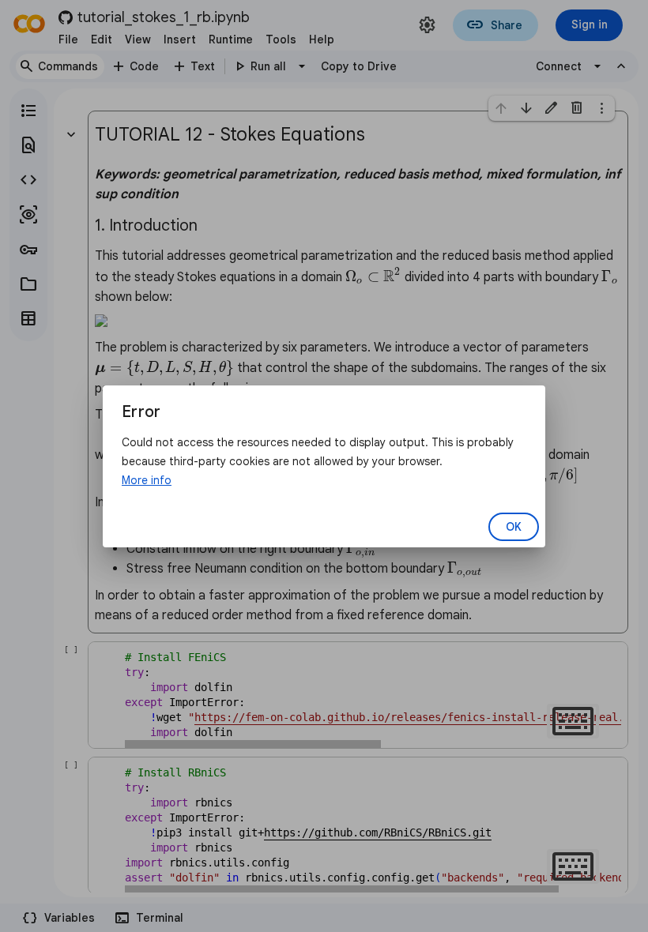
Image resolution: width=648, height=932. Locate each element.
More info (146, 480)
